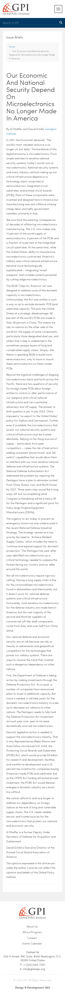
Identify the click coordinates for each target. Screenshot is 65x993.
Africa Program (32, 932)
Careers (32, 938)
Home (12, 46)
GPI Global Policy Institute (16, 9)
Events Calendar (32, 943)
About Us (32, 926)
